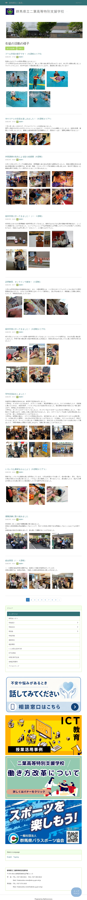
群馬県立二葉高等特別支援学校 (18, 2)
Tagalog (16, 857)
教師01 (21, 57)
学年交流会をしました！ (15, 393)
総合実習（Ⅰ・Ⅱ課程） (15, 560)
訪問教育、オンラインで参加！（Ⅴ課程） (23, 281)
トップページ (76, 892)
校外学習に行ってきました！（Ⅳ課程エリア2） (25, 329)
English (9, 857)
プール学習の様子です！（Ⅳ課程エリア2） (24, 53)
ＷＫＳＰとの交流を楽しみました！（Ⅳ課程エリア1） (28, 118)
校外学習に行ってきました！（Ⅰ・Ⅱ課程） (24, 216)
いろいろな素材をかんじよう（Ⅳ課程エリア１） (26, 469)
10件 (20, 48)
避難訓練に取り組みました (16, 516)
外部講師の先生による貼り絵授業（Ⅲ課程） (24, 156)
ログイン (79, 3)
